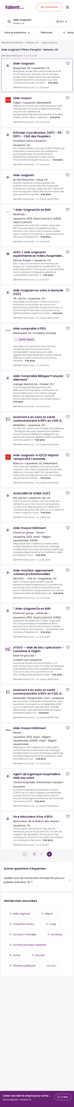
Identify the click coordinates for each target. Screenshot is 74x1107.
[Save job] (68, 63)
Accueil (40, 955)
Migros (49, 913)
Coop (52, 924)
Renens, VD (32, 43)
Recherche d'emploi (12, 43)
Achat (17, 955)
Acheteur (57, 934)
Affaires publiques (24, 965)
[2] (49, 854)
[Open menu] (67, 7)
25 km (60, 21)
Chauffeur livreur (23, 924)
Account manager (24, 934)
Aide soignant (21, 913)
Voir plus (53, 82)
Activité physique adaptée (29, 945)
